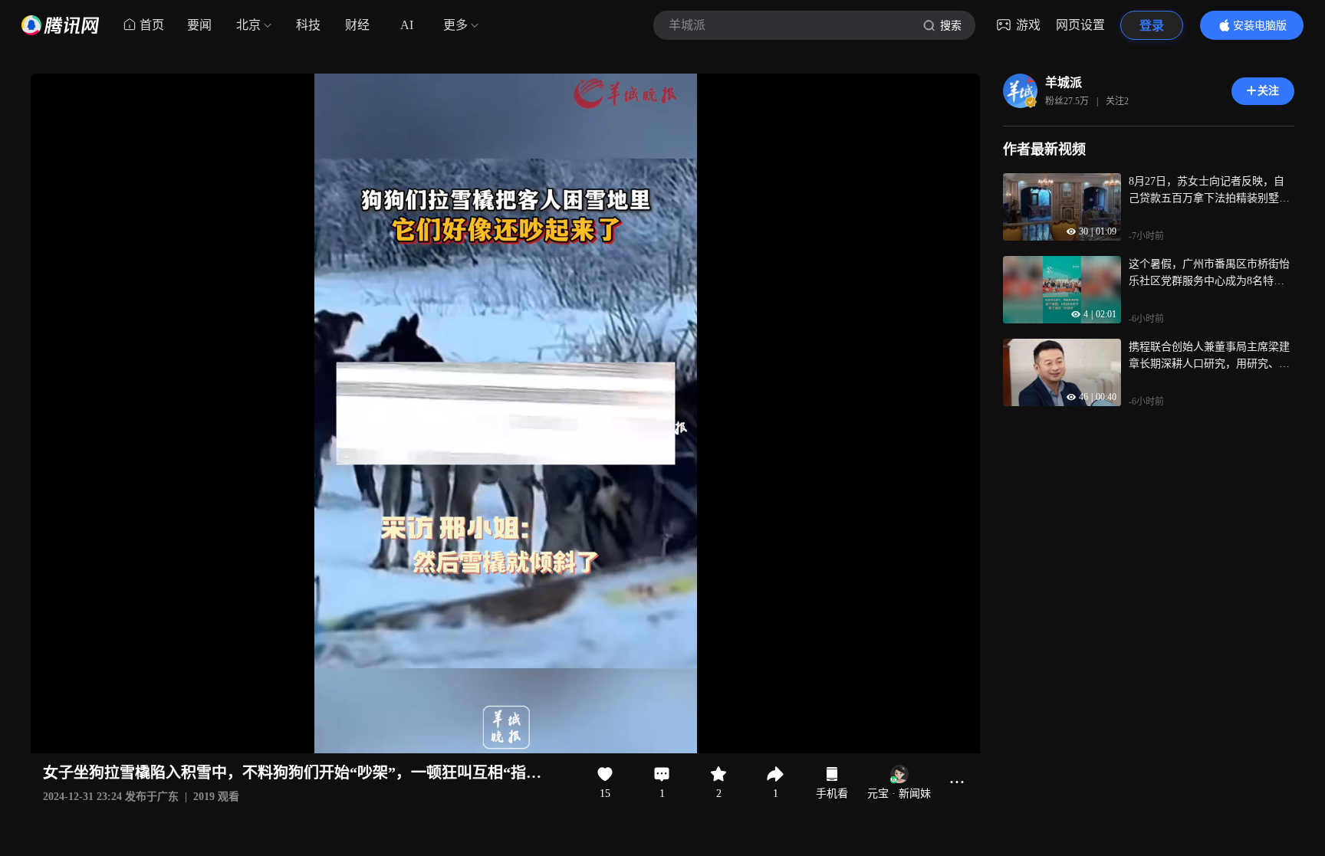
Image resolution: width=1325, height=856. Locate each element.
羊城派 (1063, 82)
